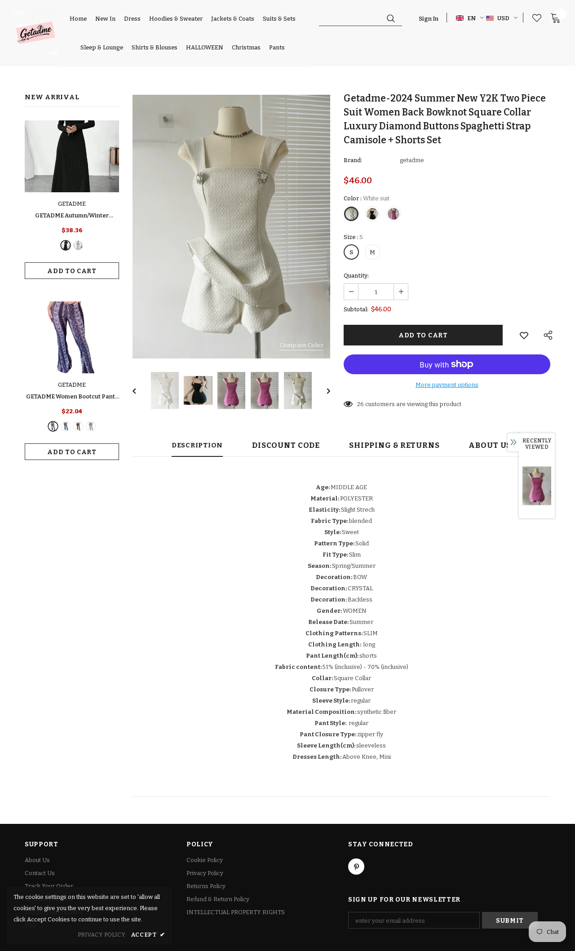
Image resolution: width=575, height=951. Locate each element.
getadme (412, 160)
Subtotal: (356, 309)
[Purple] (53, 426)
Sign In (428, 18)
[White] (90, 426)
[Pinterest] (356, 866)
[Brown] (78, 426)
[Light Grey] (78, 245)
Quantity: (356, 275)
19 (360, 404)
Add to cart (72, 271)
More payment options (447, 384)
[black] (65, 245)
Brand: (353, 160)
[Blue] (65, 426)
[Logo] (35, 33)
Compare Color (301, 345)
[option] (231, 226)
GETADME (72, 203)
